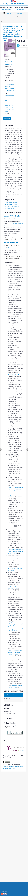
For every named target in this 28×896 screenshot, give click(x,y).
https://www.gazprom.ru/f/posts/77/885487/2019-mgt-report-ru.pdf (15, 652)
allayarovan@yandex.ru (14, 248)
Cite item (7, 118)
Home (2, 16)
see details (22, 750)
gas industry (8, 202)
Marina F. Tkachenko (12, 216)
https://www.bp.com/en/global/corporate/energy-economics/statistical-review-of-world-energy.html (15, 491)
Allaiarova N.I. (9, 64)
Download (11, 701)
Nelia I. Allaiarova (11, 242)
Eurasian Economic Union (12, 206)
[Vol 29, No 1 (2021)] (10, 57)
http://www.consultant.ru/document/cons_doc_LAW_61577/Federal (15, 551)
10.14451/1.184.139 (13, 374)
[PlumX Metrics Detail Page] (8, 747)
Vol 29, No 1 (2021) (13, 16)
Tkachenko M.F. (9, 62)
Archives (20, 13)
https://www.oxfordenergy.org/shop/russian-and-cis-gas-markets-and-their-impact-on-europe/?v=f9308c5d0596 (15, 627)
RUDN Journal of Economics (14, 5)
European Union (9, 208)
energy (15, 202)
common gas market (11, 204)
